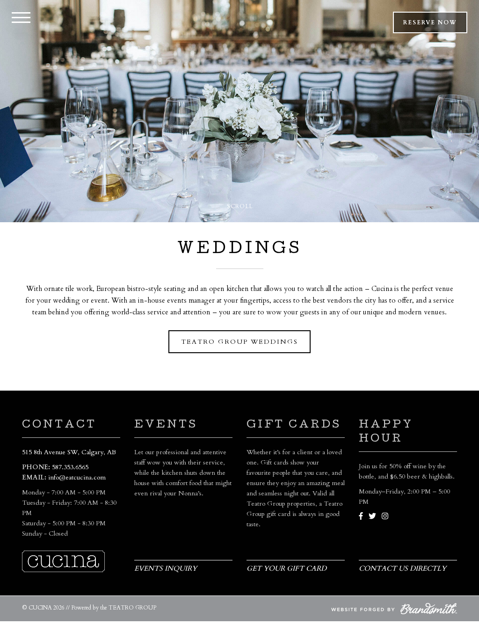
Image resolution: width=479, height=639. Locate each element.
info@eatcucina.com (77, 477)
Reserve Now (430, 22)
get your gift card (287, 568)
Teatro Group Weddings (239, 341)
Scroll (240, 206)
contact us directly (402, 568)
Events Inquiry (165, 568)
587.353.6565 (70, 467)
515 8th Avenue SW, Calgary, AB (69, 452)
